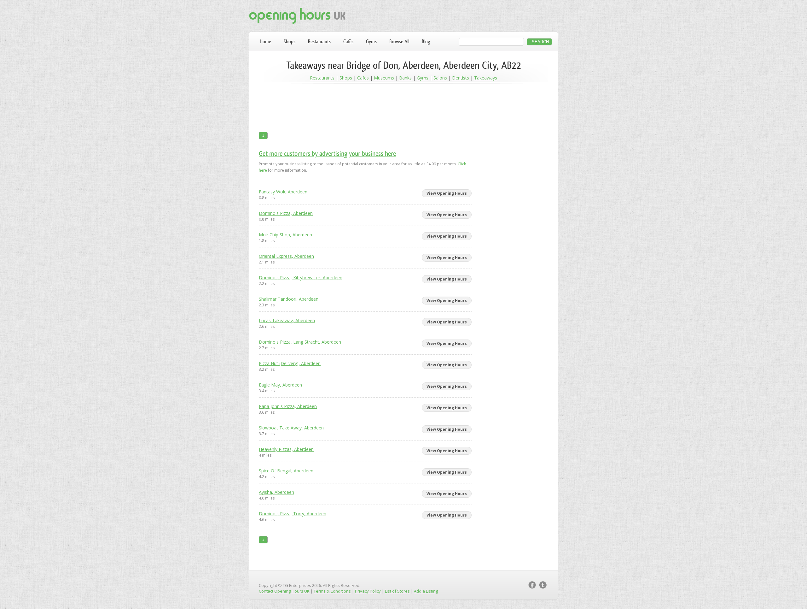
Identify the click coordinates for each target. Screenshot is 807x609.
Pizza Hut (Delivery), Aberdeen (290, 363)
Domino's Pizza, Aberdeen (286, 213)
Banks (405, 78)
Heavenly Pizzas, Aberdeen (286, 449)
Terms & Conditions (332, 591)
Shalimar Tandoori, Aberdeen (288, 299)
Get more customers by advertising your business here (327, 153)
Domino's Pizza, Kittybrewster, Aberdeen (300, 278)
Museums (384, 78)
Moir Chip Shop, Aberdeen (285, 235)
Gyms (371, 41)
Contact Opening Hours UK (284, 591)
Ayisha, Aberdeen (276, 492)
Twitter (543, 585)
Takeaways (485, 78)
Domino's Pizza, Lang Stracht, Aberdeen (300, 342)
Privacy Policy (368, 591)
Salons (440, 78)
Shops (289, 41)
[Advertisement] (403, 107)
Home (265, 41)
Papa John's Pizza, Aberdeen (288, 406)
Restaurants (319, 41)
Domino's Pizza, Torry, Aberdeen (292, 514)
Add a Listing (426, 591)
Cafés (348, 41)
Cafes (363, 78)
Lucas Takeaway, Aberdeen (287, 320)
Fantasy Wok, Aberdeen (283, 192)
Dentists (460, 78)
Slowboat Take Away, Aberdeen (291, 428)
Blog (426, 41)
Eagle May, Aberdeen (280, 385)
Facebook (532, 585)
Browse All (399, 41)
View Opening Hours (447, 193)
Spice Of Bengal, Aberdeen (286, 471)
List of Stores (397, 591)
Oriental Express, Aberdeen (286, 256)
